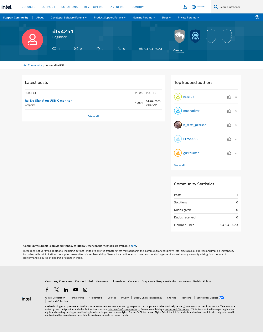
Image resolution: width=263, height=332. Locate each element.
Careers (133, 281)
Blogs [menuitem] (165, 17)
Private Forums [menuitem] (187, 17)
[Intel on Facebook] (47, 290)
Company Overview (58, 281)
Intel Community (32, 65)
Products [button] (27, 7)
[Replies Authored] (180, 36)
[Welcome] (195, 36)
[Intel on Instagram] (85, 290)
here (133, 245)
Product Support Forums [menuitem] (109, 17)
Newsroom (102, 281)
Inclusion (184, 281)
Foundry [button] (137, 7)
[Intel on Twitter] (56, 290)
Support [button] (48, 7)
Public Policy (202, 281)
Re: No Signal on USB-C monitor (48, 100)
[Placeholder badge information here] (211, 36)
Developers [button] (93, 7)
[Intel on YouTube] (75, 290)
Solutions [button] (69, 7)
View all (178, 50)
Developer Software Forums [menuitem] (68, 17)
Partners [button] (116, 7)
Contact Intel (84, 281)
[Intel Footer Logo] (26, 298)
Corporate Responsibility (159, 281)
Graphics (30, 105)
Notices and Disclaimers (177, 309)
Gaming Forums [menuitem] (142, 17)
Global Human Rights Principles (156, 312)
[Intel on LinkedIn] (66, 290)
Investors (119, 281)
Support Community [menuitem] (15, 17)
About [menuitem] (40, 17)
